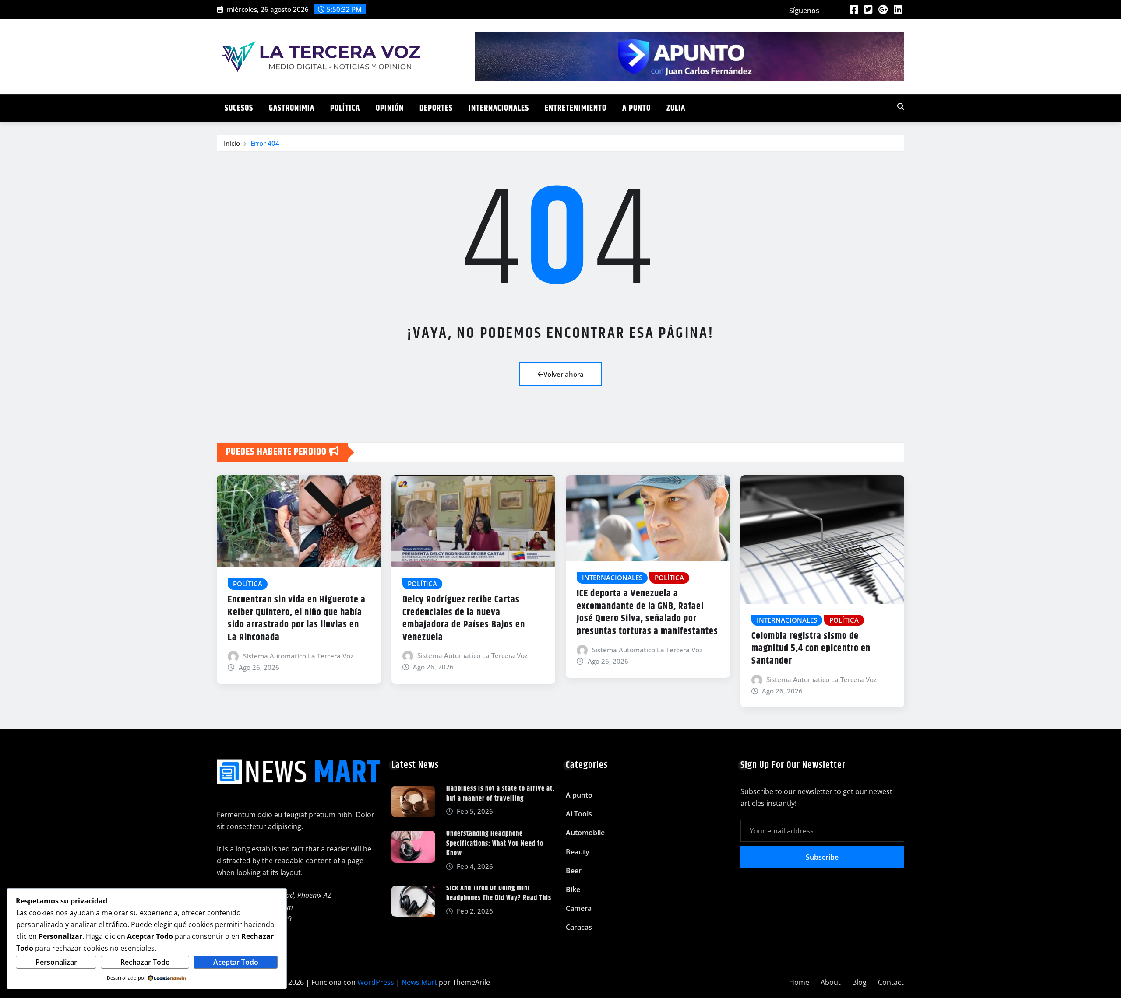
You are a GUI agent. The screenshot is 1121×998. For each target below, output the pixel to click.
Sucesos (239, 108)
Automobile (585, 832)
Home (799, 982)
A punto (636, 108)
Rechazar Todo (145, 962)
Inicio (232, 143)
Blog (859, 982)
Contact (891, 982)
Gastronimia (291, 108)
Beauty (577, 852)
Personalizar (56, 962)
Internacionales (499, 108)
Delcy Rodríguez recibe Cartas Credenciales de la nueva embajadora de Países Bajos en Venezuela (463, 618)
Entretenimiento (575, 108)
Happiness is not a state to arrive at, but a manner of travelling (500, 793)
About (831, 982)
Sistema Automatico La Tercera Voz (298, 655)
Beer (574, 870)
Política (345, 108)
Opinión (390, 108)
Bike (573, 889)
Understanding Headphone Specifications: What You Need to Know (494, 843)
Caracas (579, 927)
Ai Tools (579, 814)
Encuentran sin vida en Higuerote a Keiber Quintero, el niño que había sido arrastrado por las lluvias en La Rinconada (297, 618)
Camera (579, 908)
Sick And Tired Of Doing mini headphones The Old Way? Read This (498, 893)
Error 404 (264, 143)
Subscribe (822, 857)
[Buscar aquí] (900, 106)
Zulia (675, 108)
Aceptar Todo (235, 962)
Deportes (436, 108)
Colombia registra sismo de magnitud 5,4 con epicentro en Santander (811, 649)
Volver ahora (563, 374)
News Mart (419, 982)
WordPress (375, 982)
